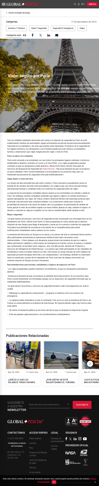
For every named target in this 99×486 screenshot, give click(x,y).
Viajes (82, 28)
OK (54, 482)
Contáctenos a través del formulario (17, 444)
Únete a (92, 4)
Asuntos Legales (54, 447)
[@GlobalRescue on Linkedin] (76, 439)
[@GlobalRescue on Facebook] (66, 439)
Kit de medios (34, 472)
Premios (32, 468)
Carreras (32, 443)
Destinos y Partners (16, 28)
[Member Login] (79, 4)
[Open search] (75, 4)
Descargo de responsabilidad (57, 439)
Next (90, 363)
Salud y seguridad (39, 28)
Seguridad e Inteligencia (63, 28)
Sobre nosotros (35, 438)
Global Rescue (48, 169)
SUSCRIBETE (82, 405)
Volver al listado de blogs (19, 13)
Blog (31, 448)
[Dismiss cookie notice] (95, 482)
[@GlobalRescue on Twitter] (71, 439)
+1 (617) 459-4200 (15, 438)
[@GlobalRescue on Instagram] (80, 439)
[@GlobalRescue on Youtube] (85, 439)
